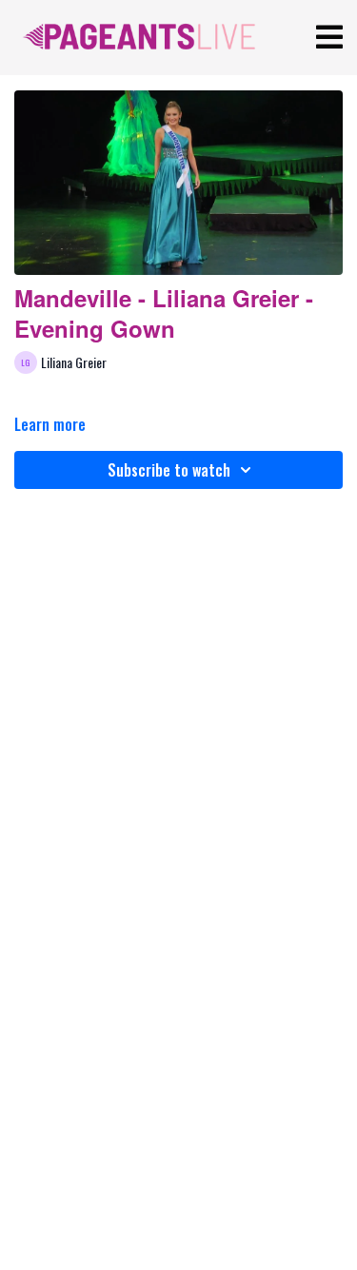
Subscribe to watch (169, 470)
